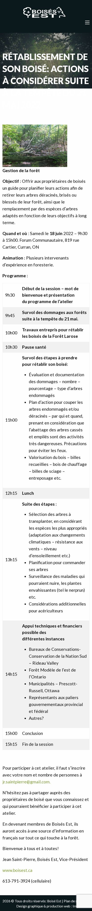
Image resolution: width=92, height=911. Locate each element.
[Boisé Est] (46, 13)
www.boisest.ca (17, 870)
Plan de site (72, 901)
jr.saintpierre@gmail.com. (26, 781)
